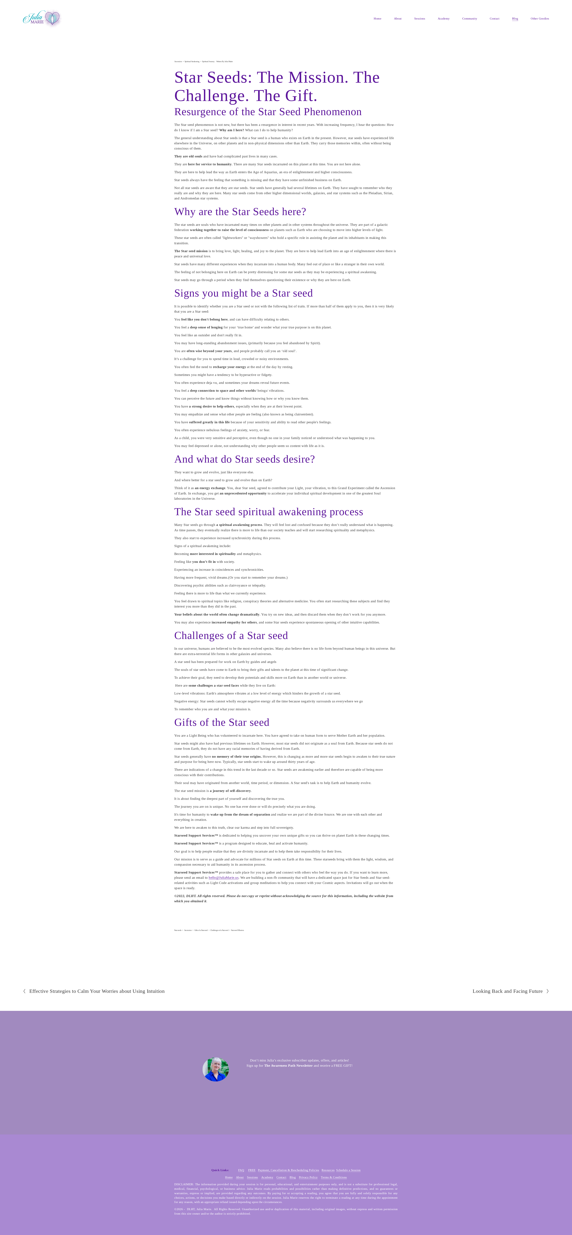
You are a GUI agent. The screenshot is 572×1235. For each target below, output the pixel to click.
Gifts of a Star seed (201, 930)
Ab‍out (240, 1177)
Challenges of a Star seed (219, 930)
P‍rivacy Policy (308, 1177)
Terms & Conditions (334, 1177)
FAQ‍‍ (241, 1170)
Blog (515, 18)
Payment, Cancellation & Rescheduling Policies (288, 1170)
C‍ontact (281, 1177)
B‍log (293, 1177)
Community (469, 18)
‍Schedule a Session (348, 1170)
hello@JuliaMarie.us (223, 877)
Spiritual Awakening (192, 61)
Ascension (178, 61)
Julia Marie (229, 61)
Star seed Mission (237, 930)
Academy (444, 18)
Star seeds (177, 930)
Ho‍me (229, 1177)
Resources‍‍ (328, 1170)
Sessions (252, 1177)
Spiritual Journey (208, 61)
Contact (495, 18)
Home (377, 18)
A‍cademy (267, 1177)
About (398, 18)
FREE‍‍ (252, 1170)
